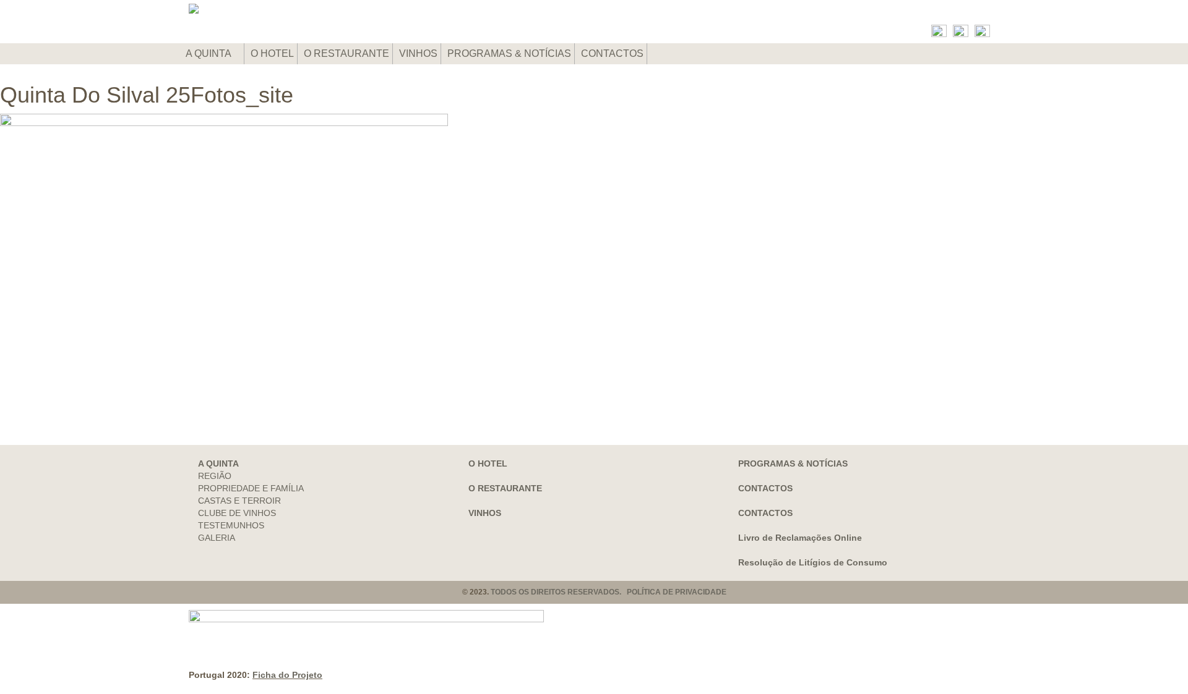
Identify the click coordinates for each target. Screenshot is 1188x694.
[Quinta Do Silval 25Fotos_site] (594, 261)
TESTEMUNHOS (231, 525)
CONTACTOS (612, 53)
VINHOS (418, 53)
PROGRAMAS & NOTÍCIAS (509, 53)
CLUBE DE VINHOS (237, 513)
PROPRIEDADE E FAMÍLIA (251, 488)
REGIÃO (214, 476)
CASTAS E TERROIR (239, 501)
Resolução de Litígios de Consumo (812, 562)
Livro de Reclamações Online (800, 538)
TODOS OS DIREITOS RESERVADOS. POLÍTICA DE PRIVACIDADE (608, 592)
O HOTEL (272, 53)
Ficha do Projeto (287, 675)
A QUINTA (209, 53)
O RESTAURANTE (346, 53)
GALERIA (216, 538)
